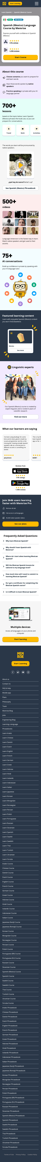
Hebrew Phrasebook (10, 1044)
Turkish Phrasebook (10, 1138)
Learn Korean (7, 796)
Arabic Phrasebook (9, 1008)
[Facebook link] (12, 672)
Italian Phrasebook (9, 1062)
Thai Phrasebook (8, 1134)
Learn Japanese (8, 792)
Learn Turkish (7, 850)
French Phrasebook (9, 1030)
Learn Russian (7, 823)
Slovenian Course (8, 967)
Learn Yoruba (7, 859)
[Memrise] (4, 3)
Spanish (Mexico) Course (11, 972)
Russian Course (8, 963)
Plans (4, 697)
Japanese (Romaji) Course (11, 927)
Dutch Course (7, 877)
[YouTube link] (23, 672)
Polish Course (7, 949)
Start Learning (15, 3)
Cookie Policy (32, 1155)
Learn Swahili (7, 837)
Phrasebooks (7, 729)
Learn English (7, 751)
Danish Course (7, 873)
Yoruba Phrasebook (9, 1147)
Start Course (20, 57)
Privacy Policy (21, 1155)
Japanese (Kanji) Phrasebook (13, 1066)
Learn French (7, 756)
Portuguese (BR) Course (11, 954)
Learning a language (10, 724)
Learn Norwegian (9, 805)
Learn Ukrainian (8, 855)
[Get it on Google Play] (20, 483)
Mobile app (6, 693)
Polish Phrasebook (9, 1093)
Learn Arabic (7, 733)
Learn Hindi (6, 774)
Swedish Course (8, 985)
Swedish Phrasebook (10, 1129)
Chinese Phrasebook (10, 1012)
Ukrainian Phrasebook (10, 1143)
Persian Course (8, 945)
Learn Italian (7, 787)
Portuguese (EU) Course (11, 958)
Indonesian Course (9, 913)
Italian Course (7, 918)
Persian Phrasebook (10, 1089)
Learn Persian (7, 810)
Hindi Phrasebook (9, 1048)
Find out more (20, 417)
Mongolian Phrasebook (11, 1080)
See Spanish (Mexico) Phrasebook (20, 188)
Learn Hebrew (7, 769)
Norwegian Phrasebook (11, 1084)
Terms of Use (9, 1155)
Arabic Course (7, 864)
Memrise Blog (7, 711)
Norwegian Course (9, 940)
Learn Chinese (7, 738)
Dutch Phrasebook (9, 1021)
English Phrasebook (9, 1026)
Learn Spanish (7, 12)
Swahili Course (7, 981)
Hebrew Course (8, 900)
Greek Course (7, 895)
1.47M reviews (21, 490)
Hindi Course (7, 904)
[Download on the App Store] (20, 471)
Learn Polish (7, 814)
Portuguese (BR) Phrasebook (13, 1098)
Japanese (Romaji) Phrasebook (13, 1071)
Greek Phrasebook (9, 1039)
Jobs (4, 715)
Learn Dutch (7, 747)
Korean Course (8, 931)
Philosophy (6, 702)
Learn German (7, 760)
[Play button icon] (20, 165)
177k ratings (20, 478)
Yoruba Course (8, 1003)
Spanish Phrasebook (10, 1120)
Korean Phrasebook (9, 1075)
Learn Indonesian (9, 783)
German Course (8, 891)
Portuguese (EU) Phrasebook (13, 1102)
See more (20, 350)
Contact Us (6, 684)
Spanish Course (8, 976)
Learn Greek (7, 765)
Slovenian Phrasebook (10, 1111)
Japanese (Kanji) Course (11, 922)
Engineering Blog (8, 720)
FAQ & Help (6, 688)
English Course (8, 882)
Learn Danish (7, 742)
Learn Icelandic (8, 778)
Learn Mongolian (8, 801)
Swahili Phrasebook (9, 1125)
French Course (7, 886)
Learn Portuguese (9, 819)
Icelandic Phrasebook (10, 1053)
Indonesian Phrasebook (11, 1057)
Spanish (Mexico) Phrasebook (13, 1116)
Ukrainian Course (9, 999)
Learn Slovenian (8, 828)
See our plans (20, 524)
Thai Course (7, 990)
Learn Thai (6, 846)
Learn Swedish (7, 841)
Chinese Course (8, 868)
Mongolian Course (9, 936)
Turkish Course (8, 994)
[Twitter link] (18, 672)
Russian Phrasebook (10, 1107)
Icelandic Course (8, 909)
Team (4, 706)
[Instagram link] (28, 672)
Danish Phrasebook (9, 1017)
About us (5, 679)
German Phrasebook (10, 1035)
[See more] (36, 3)
